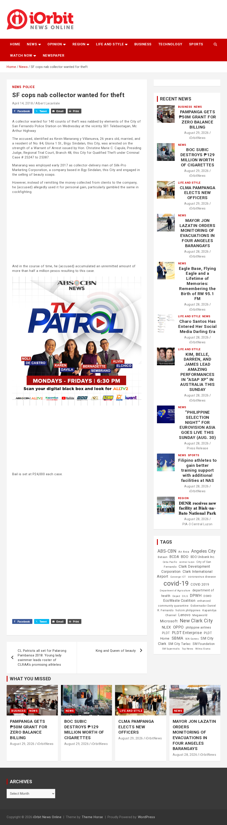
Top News (187, 648)
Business (143, 44)
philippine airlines (198, 627)
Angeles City (203, 551)
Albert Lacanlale (47, 103)
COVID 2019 (200, 585)
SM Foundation (204, 644)
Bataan (162, 557)
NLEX (166, 627)
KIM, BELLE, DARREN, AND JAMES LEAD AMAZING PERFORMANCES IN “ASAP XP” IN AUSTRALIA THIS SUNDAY (197, 372)
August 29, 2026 (196, 133)
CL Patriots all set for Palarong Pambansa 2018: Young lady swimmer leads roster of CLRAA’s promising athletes (42, 658)
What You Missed (30, 678)
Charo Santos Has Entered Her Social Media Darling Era (197, 326)
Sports (196, 44)
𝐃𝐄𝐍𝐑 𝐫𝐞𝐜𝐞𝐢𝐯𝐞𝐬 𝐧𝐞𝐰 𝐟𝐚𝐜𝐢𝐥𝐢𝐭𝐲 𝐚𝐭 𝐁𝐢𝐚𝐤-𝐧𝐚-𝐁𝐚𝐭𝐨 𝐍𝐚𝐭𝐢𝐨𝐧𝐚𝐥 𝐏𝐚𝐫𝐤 (197, 508)
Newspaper (54, 56)
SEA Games (192, 638)
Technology (170, 44)
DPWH (196, 595)
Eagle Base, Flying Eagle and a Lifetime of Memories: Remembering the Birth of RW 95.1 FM (197, 283)
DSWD (207, 596)
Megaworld (199, 615)
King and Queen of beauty (116, 651)
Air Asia (183, 551)
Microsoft (169, 621)
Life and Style (110, 44)
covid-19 (176, 583)
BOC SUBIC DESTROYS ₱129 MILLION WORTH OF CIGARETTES (197, 157)
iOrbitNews (197, 138)
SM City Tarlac (179, 644)
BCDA (174, 557)
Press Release (197, 448)
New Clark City (196, 620)
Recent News (176, 99)
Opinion (54, 44)
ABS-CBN (166, 551)
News (32, 44)
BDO (185, 556)
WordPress (146, 817)
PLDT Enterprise (187, 632)
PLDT (166, 633)
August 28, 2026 (196, 251)
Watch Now (21, 56)
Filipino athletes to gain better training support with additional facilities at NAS (197, 470)
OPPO (178, 627)
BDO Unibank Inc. (203, 557)
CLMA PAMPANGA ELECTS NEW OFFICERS (197, 192)
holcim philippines (188, 610)
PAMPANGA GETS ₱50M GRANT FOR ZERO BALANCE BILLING (197, 119)
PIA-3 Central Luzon (197, 524)
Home (15, 44)
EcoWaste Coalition (179, 600)
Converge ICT (178, 576)
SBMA (177, 638)
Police (29, 87)
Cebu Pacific (170, 562)
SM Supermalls (171, 648)
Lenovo (184, 615)
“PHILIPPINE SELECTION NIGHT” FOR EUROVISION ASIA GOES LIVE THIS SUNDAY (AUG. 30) (197, 425)
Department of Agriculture (175, 590)
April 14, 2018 (22, 103)
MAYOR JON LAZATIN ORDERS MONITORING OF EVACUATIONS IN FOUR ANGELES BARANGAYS (197, 233)
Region (79, 44)
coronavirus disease (202, 576)
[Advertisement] (76, 229)
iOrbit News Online (47, 817)
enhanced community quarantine (184, 603)
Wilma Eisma (203, 648)
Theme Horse (92, 817)
